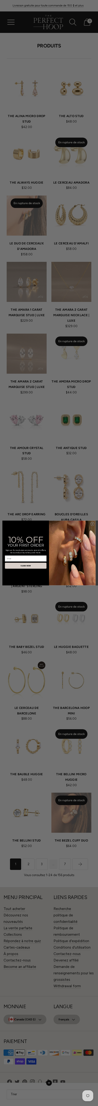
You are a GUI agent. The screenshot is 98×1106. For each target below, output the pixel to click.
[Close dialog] (92, 524)
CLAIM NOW (25, 565)
